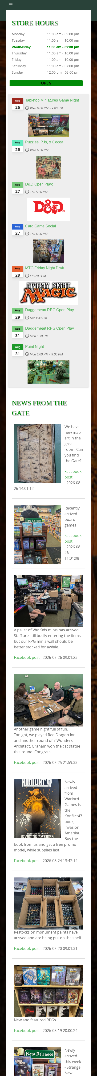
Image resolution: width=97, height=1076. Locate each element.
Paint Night (34, 347)
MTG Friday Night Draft (44, 268)
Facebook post (27, 657)
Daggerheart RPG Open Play (49, 310)
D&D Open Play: (39, 184)
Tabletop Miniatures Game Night (52, 100)
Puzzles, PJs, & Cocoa (44, 142)
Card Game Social (40, 226)
